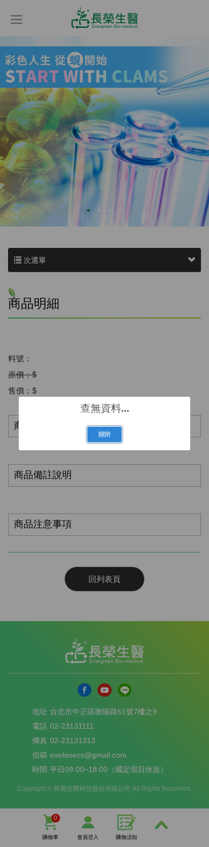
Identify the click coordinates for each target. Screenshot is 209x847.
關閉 (104, 434)
